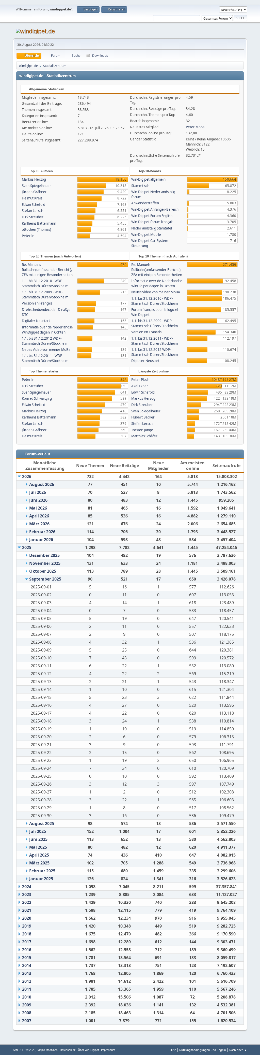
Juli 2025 (37, 831)
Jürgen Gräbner (34, 192)
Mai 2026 (38, 508)
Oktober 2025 (42, 571)
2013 (26, 973)
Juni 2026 (38, 500)
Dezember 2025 (44, 555)
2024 (26, 886)
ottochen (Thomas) (36, 229)
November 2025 (44, 563)
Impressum (108, 1049)
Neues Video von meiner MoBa (46, 349)
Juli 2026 (37, 492)
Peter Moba (195, 127)
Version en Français (37, 303)
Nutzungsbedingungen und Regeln (202, 1050)
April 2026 (39, 516)
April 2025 (39, 855)
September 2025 (45, 579)
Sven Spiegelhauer (36, 185)
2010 (26, 997)
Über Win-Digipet (88, 1049)
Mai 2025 (38, 847)
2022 (26, 902)
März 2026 (39, 524)
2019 (26, 926)
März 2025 (39, 863)
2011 (26, 989)
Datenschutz (68, 1049)
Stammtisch (140, 185)
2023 (26, 894)
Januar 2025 (41, 878)
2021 (26, 910)
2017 (26, 942)
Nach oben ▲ (238, 1050)
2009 (26, 1005)
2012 (26, 981)
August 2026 (41, 484)
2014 (26, 965)
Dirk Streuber (32, 217)
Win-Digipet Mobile (146, 234)
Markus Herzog (34, 179)
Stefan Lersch (32, 210)
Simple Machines (47, 1049)
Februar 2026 (42, 531)
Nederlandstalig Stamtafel (151, 228)
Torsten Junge (142, 430)
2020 (26, 918)
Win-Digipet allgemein (148, 179)
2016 (26, 949)
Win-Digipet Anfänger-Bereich (154, 209)
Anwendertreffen (145, 203)
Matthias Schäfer (144, 436)
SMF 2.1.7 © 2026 (24, 1049)
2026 (26, 476)
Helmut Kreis (32, 198)
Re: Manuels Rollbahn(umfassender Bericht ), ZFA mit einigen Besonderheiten (47, 269)
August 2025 (41, 823)
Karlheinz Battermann (39, 223)
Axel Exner (139, 386)
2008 (26, 1013)
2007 (26, 1020)
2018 (26, 934)
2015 (26, 957)
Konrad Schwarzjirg (37, 398)
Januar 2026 (41, 539)
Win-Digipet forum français (152, 222)
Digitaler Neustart (36, 321)
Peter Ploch (140, 379)
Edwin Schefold (33, 204)
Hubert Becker (143, 417)
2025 (26, 547)
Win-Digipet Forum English (151, 215)
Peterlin (28, 236)
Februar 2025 (42, 871)
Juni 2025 (38, 839)
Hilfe (173, 1050)
